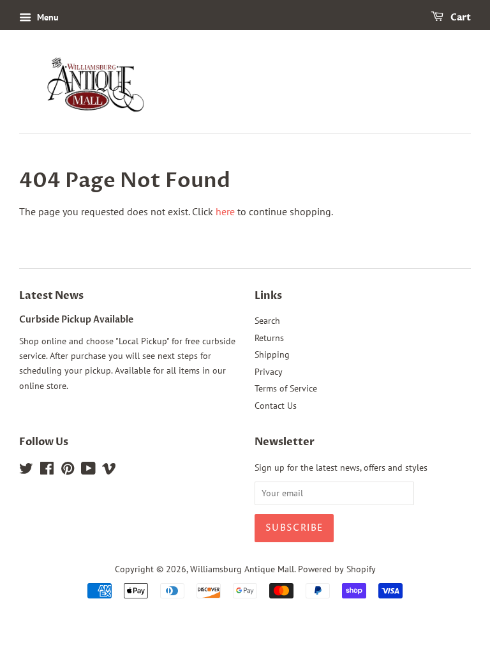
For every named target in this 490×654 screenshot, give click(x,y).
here (225, 211)
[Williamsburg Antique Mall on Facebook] (47, 470)
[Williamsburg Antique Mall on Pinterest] (68, 470)
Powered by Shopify (337, 569)
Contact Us (276, 405)
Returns (269, 338)
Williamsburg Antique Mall (242, 569)
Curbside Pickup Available (76, 320)
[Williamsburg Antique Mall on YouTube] (88, 470)
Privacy (269, 371)
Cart (460, 17)
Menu (46, 17)
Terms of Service (286, 388)
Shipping (272, 354)
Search (267, 320)
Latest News (51, 296)
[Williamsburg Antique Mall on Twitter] (26, 470)
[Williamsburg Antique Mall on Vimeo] (109, 470)
